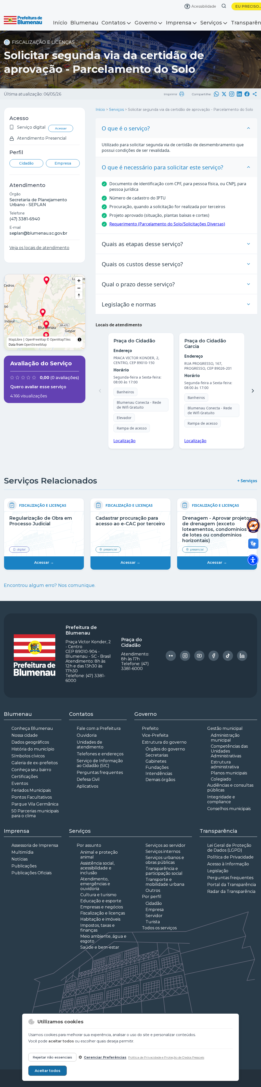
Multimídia (22, 852)
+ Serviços (247, 481)
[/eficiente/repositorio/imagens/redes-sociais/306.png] (228, 656)
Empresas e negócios (101, 907)
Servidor (154, 915)
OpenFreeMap (35, 339)
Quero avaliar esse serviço (38, 386)
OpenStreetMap (35, 344)
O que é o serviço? (126, 128)
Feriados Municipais (31, 790)
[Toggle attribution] (79, 340)
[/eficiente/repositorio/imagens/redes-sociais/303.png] (185, 656)
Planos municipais (229, 773)
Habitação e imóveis (100, 919)
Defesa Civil (88, 779)
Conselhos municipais (229, 808)
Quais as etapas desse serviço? (142, 244)
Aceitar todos (47, 1070)
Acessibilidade (203, 6)
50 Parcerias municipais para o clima (35, 813)
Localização (124, 441)
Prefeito (150, 728)
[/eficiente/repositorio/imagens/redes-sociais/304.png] (199, 656)
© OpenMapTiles (59, 339)
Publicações (23, 866)
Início (60, 23)
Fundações (157, 767)
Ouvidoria (87, 735)
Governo (146, 23)
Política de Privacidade (230, 857)
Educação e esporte (100, 900)
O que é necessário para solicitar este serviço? (162, 167)
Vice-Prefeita (155, 735)
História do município (32, 749)
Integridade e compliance (221, 799)
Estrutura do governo (164, 742)
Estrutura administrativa (225, 764)
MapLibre (15, 339)
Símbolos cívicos (28, 756)
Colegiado (221, 779)
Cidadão (26, 163)
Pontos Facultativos (31, 797)
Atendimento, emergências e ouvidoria (95, 884)
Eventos (19, 783)
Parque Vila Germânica (34, 804)
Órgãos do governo (165, 749)
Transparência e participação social (164, 871)
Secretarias (157, 755)
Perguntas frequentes (100, 772)
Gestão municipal (225, 728)
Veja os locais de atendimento (39, 247)
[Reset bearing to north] (79, 295)
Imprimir (170, 94)
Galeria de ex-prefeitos (34, 762)
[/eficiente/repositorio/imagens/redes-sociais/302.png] (171, 656)
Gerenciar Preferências (105, 1057)
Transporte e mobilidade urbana (165, 882)
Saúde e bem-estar (99, 947)
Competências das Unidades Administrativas (229, 751)
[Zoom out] (79, 288)
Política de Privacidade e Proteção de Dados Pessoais (166, 1057)
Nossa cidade (24, 735)
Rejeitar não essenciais (52, 1057)
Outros (153, 890)
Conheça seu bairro (31, 769)
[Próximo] (253, 390)
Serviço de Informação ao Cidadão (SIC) (100, 763)
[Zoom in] (79, 280)
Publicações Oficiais (31, 872)
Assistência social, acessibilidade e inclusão (97, 868)
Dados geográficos (30, 742)
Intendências (159, 773)
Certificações (24, 776)
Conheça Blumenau (32, 728)
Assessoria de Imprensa (34, 845)
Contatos (113, 23)
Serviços (211, 23)
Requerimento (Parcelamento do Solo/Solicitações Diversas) (167, 224)
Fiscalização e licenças (102, 913)
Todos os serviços (159, 927)
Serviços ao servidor (166, 845)
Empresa (63, 163)
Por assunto (89, 845)
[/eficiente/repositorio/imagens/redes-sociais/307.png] (242, 656)
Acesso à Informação (228, 864)
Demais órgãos (160, 779)
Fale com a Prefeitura (99, 728)
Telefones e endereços (100, 753)
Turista (153, 921)
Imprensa (178, 23)
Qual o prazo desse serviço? (138, 284)
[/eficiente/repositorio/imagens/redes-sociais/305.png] (213, 656)
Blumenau (84, 23)
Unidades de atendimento (90, 744)
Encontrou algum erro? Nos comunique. (49, 585)
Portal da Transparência (231, 884)
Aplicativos (87, 786)
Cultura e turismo (98, 894)
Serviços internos (163, 851)
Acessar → (44, 562)
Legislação (217, 870)
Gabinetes (156, 761)
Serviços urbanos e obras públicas (165, 860)
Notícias (19, 859)
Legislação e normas (129, 304)
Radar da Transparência (231, 891)
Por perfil (151, 896)
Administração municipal (225, 738)
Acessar (61, 128)
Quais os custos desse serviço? (142, 264)
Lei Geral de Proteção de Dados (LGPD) (229, 848)
